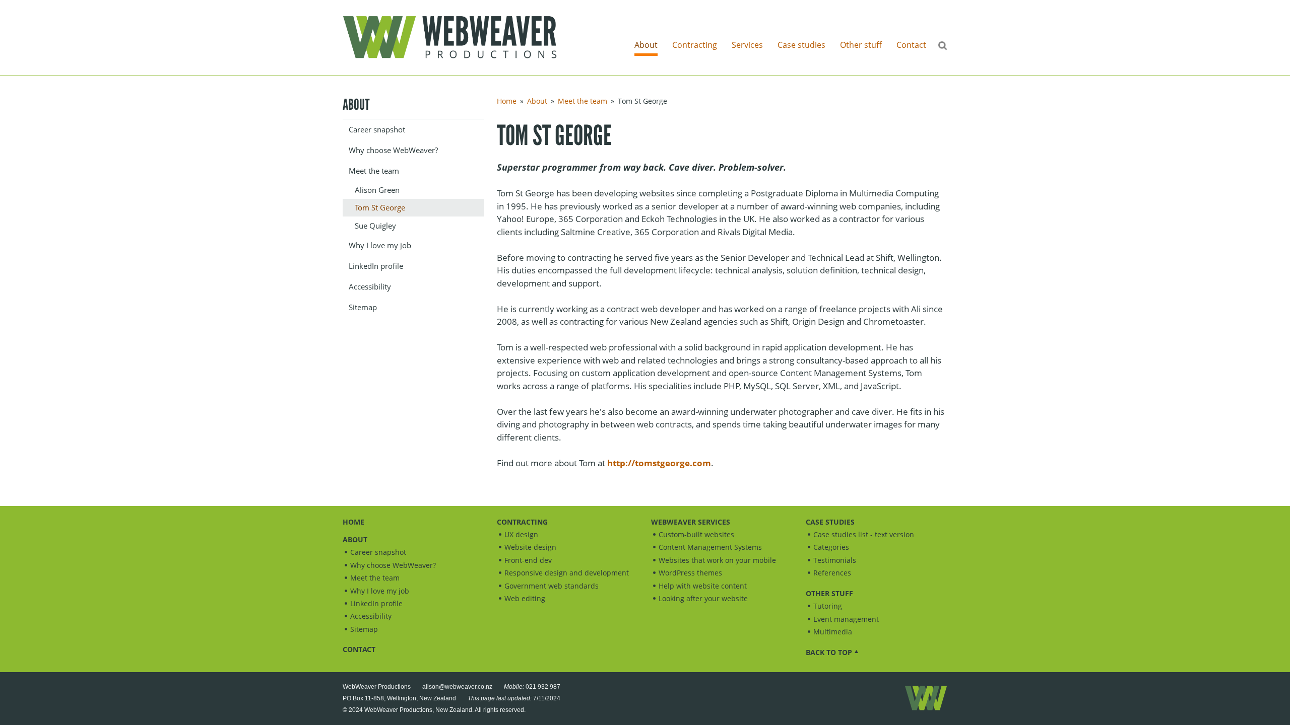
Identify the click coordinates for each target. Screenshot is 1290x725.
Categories (831, 547)
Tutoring (827, 606)
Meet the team (374, 171)
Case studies (801, 44)
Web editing (524, 598)
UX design (521, 534)
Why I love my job (380, 245)
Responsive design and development (566, 572)
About (646, 44)
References (832, 572)
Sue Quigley (375, 226)
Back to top (829, 652)
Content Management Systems (710, 547)
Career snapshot (377, 129)
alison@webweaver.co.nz (457, 686)
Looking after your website (703, 598)
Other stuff (861, 44)
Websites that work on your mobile (717, 560)
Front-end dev (528, 560)
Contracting (694, 44)
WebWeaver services (690, 522)
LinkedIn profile (376, 266)
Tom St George (380, 207)
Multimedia (832, 631)
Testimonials (834, 560)
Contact (911, 44)
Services (747, 44)
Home (507, 101)
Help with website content (703, 586)
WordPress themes (690, 572)
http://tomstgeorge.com (659, 463)
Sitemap (363, 307)
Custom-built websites (696, 534)
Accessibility (370, 286)
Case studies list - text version (863, 534)
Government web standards (551, 586)
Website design (530, 547)
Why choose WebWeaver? (393, 150)
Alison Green (377, 190)
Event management (846, 619)
